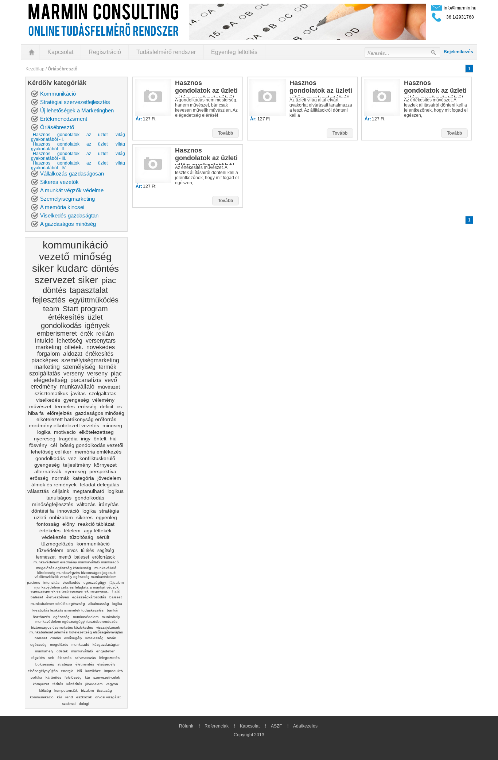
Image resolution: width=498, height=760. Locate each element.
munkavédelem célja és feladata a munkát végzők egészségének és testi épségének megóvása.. (74, 589)
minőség (92, 256)
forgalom (48, 354)
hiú (113, 438)
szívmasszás (85, 658)
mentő (65, 557)
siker (43, 268)
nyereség (75, 471)
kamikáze (93, 671)
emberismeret (57, 333)
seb (51, 658)
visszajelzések (108, 627)
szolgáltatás (44, 373)
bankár (112, 610)
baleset (81, 557)
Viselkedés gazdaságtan (69, 215)
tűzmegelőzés (57, 544)
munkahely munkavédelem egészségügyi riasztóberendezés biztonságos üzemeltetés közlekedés (75, 622)
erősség (87, 406)
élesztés (64, 658)
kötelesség (94, 638)
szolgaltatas (102, 393)
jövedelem (109, 478)
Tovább (225, 133)
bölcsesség (44, 664)
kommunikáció (75, 245)
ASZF (276, 726)
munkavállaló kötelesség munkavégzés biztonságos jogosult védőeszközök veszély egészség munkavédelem (76, 572)
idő (79, 671)
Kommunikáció (58, 93)
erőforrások (103, 557)
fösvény (38, 445)
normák (60, 478)
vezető (54, 256)
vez (72, 458)
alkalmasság (98, 604)
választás (38, 491)
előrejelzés (59, 413)
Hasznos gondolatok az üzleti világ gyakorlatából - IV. (78, 165)
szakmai (68, 704)
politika (36, 677)
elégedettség (50, 380)
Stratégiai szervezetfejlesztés (75, 102)
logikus (116, 491)
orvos (72, 550)
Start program (85, 309)
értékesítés (66, 317)
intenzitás (51, 582)
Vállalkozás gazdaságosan (72, 173)
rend (69, 697)
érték (86, 334)
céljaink (60, 491)
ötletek (62, 651)
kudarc (72, 268)
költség (45, 690)
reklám (105, 334)
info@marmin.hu (460, 8)
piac (108, 280)
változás (86, 504)
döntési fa (42, 511)
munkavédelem (85, 617)
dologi (84, 704)
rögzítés (38, 658)
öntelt (100, 438)
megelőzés (59, 645)
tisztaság (104, 690)
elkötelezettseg (96, 432)
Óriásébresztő (57, 127)
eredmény (44, 386)
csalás (55, 638)
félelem (72, 530)
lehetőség (69, 340)
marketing (48, 347)
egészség (61, 617)
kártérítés (53, 677)
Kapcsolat (60, 52)
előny (68, 524)
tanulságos (58, 498)
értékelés (50, 530)
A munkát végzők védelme (72, 190)
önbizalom (61, 517)
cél (53, 445)
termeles (65, 406)
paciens (33, 582)
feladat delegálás (99, 484)
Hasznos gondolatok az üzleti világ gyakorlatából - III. (78, 156)
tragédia (68, 438)
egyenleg (106, 517)
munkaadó (80, 645)
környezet (105, 465)
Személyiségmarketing (67, 199)
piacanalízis (85, 380)
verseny (73, 373)
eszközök (84, 697)
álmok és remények (54, 484)
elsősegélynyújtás (43, 671)
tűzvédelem (50, 550)
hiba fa (36, 413)
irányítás (108, 504)
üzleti (40, 517)
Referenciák (217, 726)
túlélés (87, 550)
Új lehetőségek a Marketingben (77, 110)
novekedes (100, 347)
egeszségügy (94, 582)
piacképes (44, 360)
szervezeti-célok (106, 677)
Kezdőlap (35, 69)
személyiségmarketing (90, 360)
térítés (57, 684)
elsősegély (73, 638)
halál (116, 591)
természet (45, 557)
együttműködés (93, 300)
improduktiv (113, 671)
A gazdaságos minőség (68, 224)
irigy (85, 438)
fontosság (47, 524)
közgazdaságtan (107, 645)
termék (107, 367)
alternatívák (47, 471)
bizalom (87, 690)
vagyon (112, 684)
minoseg (112, 425)
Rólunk (186, 726)
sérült (103, 537)
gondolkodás (61, 325)
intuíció (44, 340)
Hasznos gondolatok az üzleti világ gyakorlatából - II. (78, 146)
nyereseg (44, 438)
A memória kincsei (62, 207)
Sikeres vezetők (59, 182)
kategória (83, 478)
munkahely (44, 651)
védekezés (54, 537)
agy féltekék (98, 530)
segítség (105, 550)
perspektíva (102, 471)
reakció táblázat (96, 524)
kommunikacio (42, 697)
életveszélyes (57, 597)
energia (67, 671)
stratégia (109, 511)
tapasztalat (89, 290)
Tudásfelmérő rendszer (166, 52)
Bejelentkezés (458, 51)
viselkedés (48, 400)
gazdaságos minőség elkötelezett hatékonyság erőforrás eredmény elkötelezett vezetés (77, 419)
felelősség (73, 677)
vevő (111, 380)
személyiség (79, 367)
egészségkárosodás (89, 597)
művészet (109, 387)
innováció (68, 511)
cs (119, 406)
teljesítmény (77, 465)
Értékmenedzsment (63, 119)
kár (87, 677)
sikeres (84, 517)
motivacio (65, 432)
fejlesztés (49, 299)
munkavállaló (77, 386)
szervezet (55, 279)
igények (97, 325)
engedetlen (106, 651)
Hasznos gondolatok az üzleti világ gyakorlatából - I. (78, 137)
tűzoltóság (81, 537)
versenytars (101, 340)
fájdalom (116, 582)
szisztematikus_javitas (60, 393)
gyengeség (76, 400)
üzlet (95, 317)
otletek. (74, 347)
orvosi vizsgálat (108, 697)
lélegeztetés (109, 658)
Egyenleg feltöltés (234, 52)
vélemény (103, 400)
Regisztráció (105, 52)
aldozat (72, 354)
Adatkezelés (305, 726)
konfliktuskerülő (97, 458)
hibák (111, 638)
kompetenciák (66, 690)
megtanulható (88, 491)
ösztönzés (41, 617)
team (51, 309)
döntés (105, 268)
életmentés (84, 664)
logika (44, 432)
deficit (106, 406)
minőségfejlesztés (52, 504)
